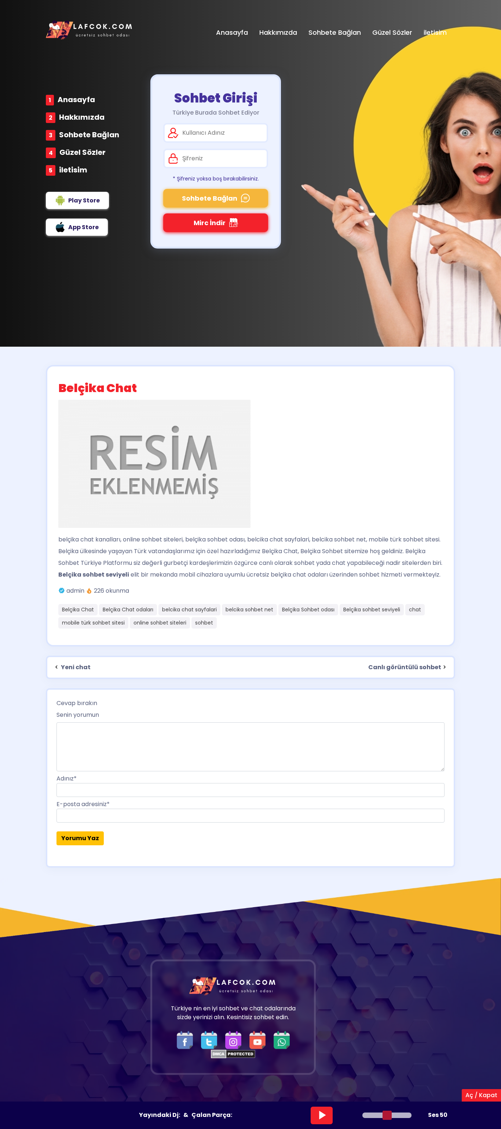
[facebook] (186, 1039)
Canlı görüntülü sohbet (404, 667)
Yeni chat (75, 667)
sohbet (204, 622)
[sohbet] (90, 29)
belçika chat (76, 539)
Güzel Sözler (82, 152)
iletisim (73, 170)
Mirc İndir (210, 222)
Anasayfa (76, 99)
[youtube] (259, 1039)
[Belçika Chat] (250, 464)
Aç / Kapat (481, 1095)
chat (415, 609)
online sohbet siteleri (160, 622)
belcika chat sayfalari (189, 609)
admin (75, 590)
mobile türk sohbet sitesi (93, 622)
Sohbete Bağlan (89, 135)
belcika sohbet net (249, 609)
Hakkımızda (82, 117)
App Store (83, 227)
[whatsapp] (281, 1039)
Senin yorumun (77, 715)
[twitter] (211, 1039)
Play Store (84, 200)
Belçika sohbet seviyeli (371, 609)
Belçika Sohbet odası (308, 609)
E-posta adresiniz (83, 804)
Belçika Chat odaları (128, 609)
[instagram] (235, 1039)
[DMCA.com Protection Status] (233, 1054)
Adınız (66, 778)
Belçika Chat (78, 609)
